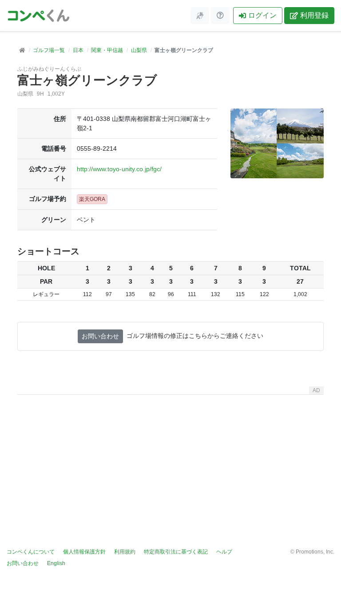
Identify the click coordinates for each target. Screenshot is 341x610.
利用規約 (124, 552)
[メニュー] (199, 15)
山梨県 (139, 50)
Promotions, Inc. (315, 552)
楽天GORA (92, 199)
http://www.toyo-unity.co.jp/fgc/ (119, 169)
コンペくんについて (31, 552)
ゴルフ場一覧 (49, 50)
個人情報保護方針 (84, 552)
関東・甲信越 (107, 50)
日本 (78, 50)
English (56, 563)
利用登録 (314, 15)
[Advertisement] (170, 460)
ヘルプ (224, 552)
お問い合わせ (100, 336)
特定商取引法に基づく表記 (176, 552)
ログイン (262, 15)
